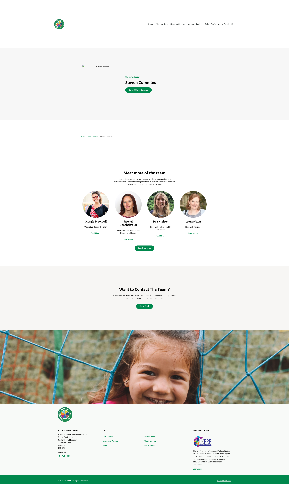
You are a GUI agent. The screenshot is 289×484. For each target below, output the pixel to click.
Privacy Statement (224, 481)
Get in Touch (223, 24)
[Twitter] (63, 456)
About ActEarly (194, 24)
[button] (232, 24)
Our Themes (108, 437)
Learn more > (198, 469)
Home (150, 24)
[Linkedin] (59, 456)
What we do (161, 24)
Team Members (93, 137)
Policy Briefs (210, 24)
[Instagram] (68, 456)
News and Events (177, 24)
